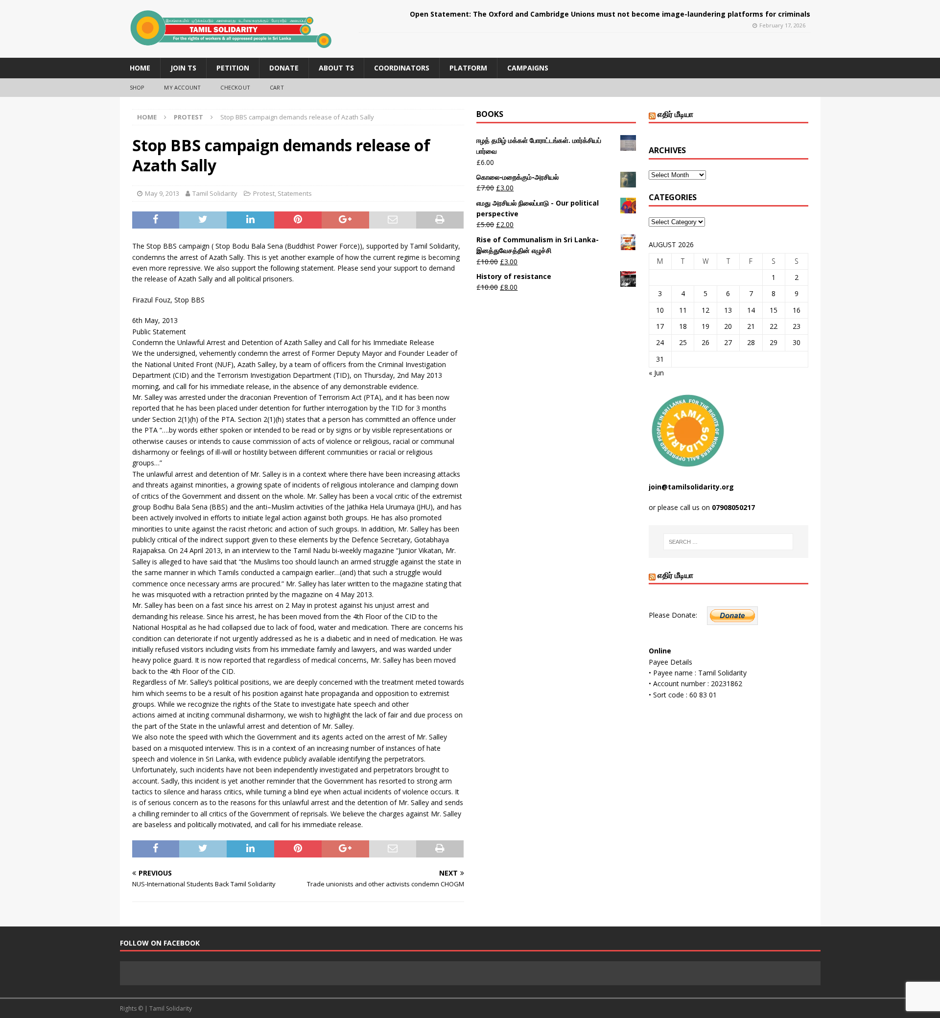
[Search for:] (728, 541)
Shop (137, 87)
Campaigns (527, 67)
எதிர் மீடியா (675, 114)
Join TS (183, 67)
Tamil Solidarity (214, 193)
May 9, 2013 (162, 193)
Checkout (235, 87)
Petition (232, 67)
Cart (277, 87)
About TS (336, 67)
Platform (468, 67)
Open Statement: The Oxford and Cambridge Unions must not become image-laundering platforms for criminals (610, 14)
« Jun (656, 372)
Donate (284, 67)
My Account (182, 87)
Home (140, 67)
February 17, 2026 (782, 25)
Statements (295, 193)
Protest (264, 193)
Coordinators (401, 67)
